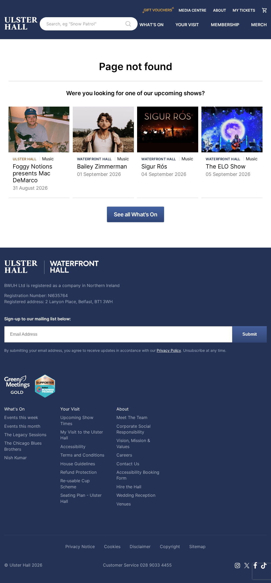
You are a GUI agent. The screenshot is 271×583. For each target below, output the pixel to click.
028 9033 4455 (156, 565)
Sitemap (197, 546)
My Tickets (244, 10)
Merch (259, 24)
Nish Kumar (15, 457)
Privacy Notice (80, 546)
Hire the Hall (128, 486)
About (219, 10)
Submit (249, 334)
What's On (151, 24)
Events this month (22, 426)
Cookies (112, 546)
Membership (225, 24)
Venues (123, 504)
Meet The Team (131, 417)
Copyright (170, 546)
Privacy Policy (169, 350)
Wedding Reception (135, 495)
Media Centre (192, 10)
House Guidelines (77, 463)
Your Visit (187, 24)
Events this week (21, 417)
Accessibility (72, 446)
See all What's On (135, 214)
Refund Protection (78, 472)
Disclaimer (140, 546)
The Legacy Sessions (25, 434)
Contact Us (127, 463)
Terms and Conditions (82, 455)
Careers (124, 455)
